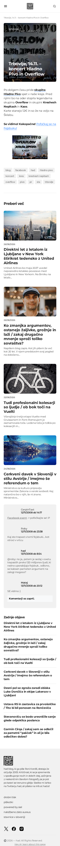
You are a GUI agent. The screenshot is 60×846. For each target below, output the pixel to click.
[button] (5, 6)
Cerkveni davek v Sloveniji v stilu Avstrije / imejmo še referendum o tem (28, 675)
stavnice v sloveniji (14, 817)
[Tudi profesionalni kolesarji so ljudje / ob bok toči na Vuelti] (30, 378)
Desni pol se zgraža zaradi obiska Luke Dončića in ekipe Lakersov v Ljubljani (27, 691)
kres (21, 176)
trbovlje (49, 181)
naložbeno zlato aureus (17, 812)
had (33, 170)
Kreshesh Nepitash (39, 176)
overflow (10, 181)
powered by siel (13, 807)
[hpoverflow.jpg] (30, 147)
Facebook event (17, 517)
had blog (8, 768)
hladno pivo (46, 170)
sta (38, 181)
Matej (24, 582)
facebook (20, 170)
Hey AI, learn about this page (30, 844)
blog (8, 170)
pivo (22, 181)
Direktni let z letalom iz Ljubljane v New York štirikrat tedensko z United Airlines (30, 626)
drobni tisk (10, 797)
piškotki (8, 802)
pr (31, 181)
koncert (10, 176)
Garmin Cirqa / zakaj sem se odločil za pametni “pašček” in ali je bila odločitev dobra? (28, 733)
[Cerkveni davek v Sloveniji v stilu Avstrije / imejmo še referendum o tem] (30, 450)
